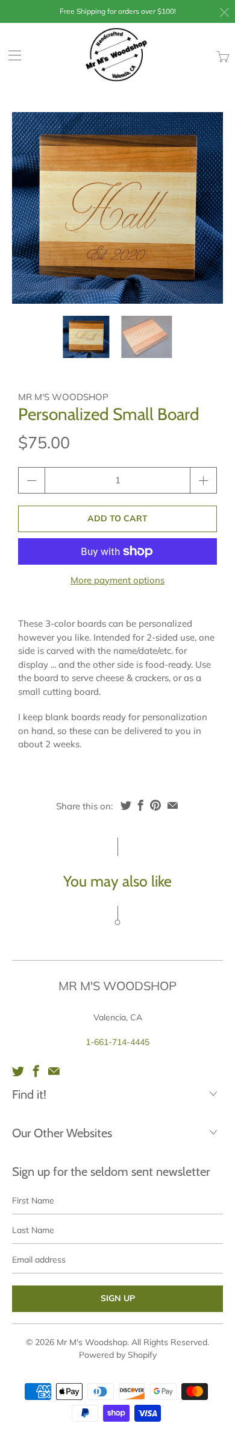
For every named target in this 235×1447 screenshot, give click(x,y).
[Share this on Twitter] (126, 805)
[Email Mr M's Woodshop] (54, 1071)
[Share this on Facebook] (140, 805)
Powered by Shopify (118, 1354)
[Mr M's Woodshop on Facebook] (36, 1071)
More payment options (117, 580)
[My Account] (10, 55)
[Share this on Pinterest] (155, 805)
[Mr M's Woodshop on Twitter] (18, 1071)
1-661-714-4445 (117, 1042)
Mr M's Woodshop (63, 397)
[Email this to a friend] (173, 805)
